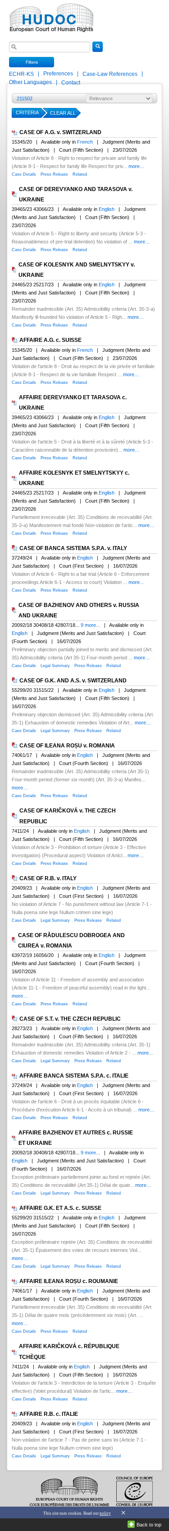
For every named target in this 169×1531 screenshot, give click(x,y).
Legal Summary (55, 665)
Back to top (149, 1524)
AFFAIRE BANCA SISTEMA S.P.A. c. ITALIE (73, 1076)
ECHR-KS (22, 74)
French (85, 142)
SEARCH (97, 51)
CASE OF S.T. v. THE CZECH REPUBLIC (70, 1019)
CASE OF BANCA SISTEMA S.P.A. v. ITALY (73, 548)
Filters (32, 62)
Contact (70, 82)
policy (105, 1513)
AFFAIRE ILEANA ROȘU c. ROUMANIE (68, 1281)
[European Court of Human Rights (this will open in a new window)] (49, 15)
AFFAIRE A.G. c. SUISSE (50, 340)
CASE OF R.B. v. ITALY (48, 878)
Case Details (24, 174)
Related (80, 174)
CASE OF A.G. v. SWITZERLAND (60, 132)
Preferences (58, 73)
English (106, 209)
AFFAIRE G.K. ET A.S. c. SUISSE (60, 1208)
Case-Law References (110, 74)
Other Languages (30, 82)
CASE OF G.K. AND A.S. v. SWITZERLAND (73, 680)
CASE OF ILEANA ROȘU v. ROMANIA (67, 745)
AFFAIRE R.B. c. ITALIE (48, 1414)
